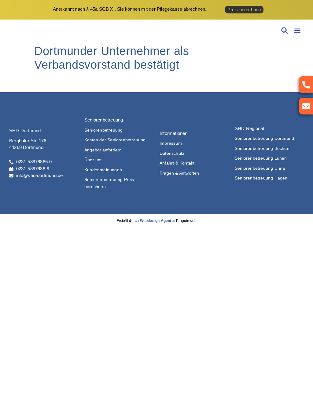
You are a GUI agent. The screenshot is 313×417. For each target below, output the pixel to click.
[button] (297, 31)
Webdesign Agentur (157, 221)
